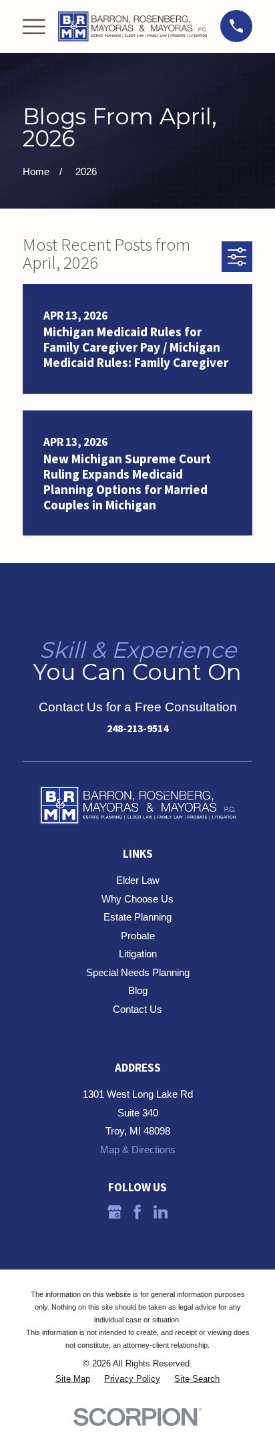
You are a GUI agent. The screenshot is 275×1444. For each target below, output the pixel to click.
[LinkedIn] (161, 1212)
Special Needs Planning (138, 972)
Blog (138, 990)
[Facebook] (137, 1212)
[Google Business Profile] (114, 1212)
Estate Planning (137, 917)
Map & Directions (138, 1149)
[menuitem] (72, 1379)
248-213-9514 (137, 728)
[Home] (132, 26)
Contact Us (137, 1009)
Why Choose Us (137, 899)
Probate (138, 935)
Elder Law (138, 880)
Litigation (138, 953)
